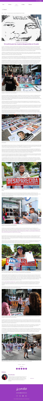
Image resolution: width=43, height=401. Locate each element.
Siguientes (23, 364)
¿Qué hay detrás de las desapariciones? (10, 281)
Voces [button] (16, 4)
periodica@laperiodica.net (21, 392)
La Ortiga (23, 4)
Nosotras (9, 4)
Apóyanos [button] (30, 4)
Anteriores (19, 364)
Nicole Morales (25, 42)
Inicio (3, 4)
